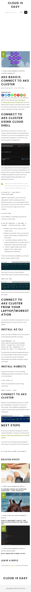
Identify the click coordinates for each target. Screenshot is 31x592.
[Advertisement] (15, 31)
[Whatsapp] (12, 95)
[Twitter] (5, 95)
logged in (12, 565)
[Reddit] (15, 95)
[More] (24, 95)
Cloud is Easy (15, 5)
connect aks (16, 451)
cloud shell (7, 451)
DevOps (3, 551)
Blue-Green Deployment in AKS (13, 553)
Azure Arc (10, 515)
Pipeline (12, 551)
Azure (5, 71)
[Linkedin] (9, 95)
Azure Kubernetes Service (16, 71)
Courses (4, 73)
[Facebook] (2, 95)
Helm (8, 551)
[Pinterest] (18, 95)
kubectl (24, 451)
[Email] (21, 95)
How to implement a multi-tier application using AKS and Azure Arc (14, 522)
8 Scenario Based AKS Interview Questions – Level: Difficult (14, 490)
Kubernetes (11, 73)
